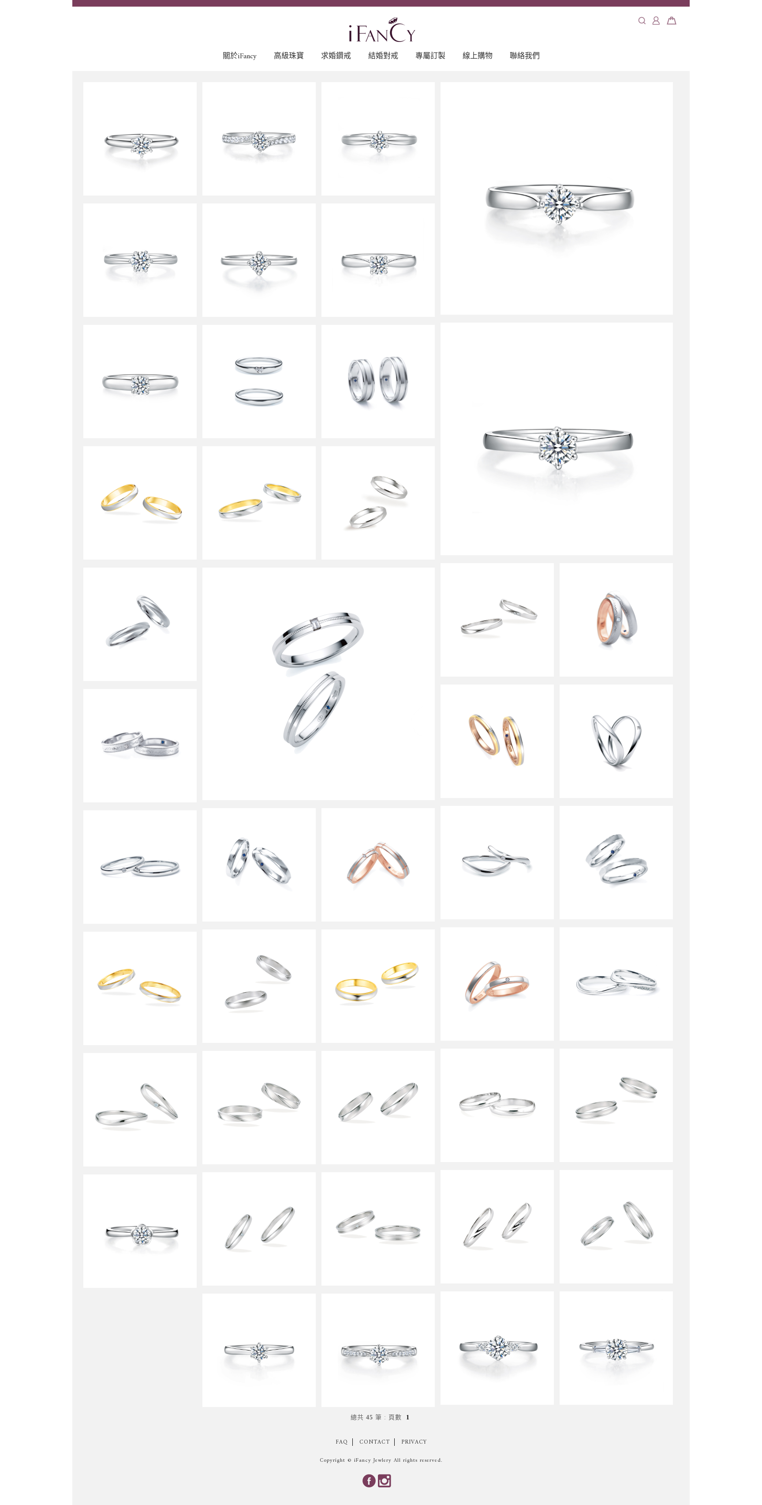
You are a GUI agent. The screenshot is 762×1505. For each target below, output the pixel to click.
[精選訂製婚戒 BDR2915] (140, 260)
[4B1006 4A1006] (318, 684)
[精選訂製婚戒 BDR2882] (259, 1350)
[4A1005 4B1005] (259, 381)
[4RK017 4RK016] (616, 620)
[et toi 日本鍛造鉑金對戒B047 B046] (616, 1226)
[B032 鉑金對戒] (378, 503)
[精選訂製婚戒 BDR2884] (378, 1350)
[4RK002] (616, 862)
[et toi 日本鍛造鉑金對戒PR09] (259, 1107)
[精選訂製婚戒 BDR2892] (259, 139)
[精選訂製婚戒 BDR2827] (140, 381)
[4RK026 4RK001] (140, 867)
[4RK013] (378, 381)
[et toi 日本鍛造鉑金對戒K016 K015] (497, 1226)
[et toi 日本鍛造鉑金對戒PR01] (140, 503)
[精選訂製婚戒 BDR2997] (140, 1231)
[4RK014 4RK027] (616, 984)
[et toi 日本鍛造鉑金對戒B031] (140, 988)
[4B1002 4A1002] (616, 741)
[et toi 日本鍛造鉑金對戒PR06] (378, 1107)
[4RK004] (259, 865)
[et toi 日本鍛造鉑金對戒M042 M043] (140, 1109)
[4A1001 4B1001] (497, 862)
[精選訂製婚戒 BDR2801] (378, 260)
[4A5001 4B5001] (497, 741)
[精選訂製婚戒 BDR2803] (140, 139)
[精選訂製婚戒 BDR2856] (557, 198)
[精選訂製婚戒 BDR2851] (259, 260)
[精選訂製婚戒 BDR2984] (497, 1348)
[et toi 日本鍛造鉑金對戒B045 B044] (378, 1229)
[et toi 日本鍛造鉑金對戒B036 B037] (259, 1229)
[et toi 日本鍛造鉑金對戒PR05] (616, 1105)
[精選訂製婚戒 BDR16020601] (378, 139)
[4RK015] (140, 624)
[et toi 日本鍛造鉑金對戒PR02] (378, 986)
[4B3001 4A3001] (497, 984)
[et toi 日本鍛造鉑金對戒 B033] (259, 503)
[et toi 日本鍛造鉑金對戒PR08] (497, 1105)
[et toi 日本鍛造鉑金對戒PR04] (259, 986)
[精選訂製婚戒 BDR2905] (616, 1348)
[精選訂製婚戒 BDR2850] (557, 439)
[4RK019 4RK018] (140, 745)
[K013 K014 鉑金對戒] (497, 620)
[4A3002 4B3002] (378, 865)
